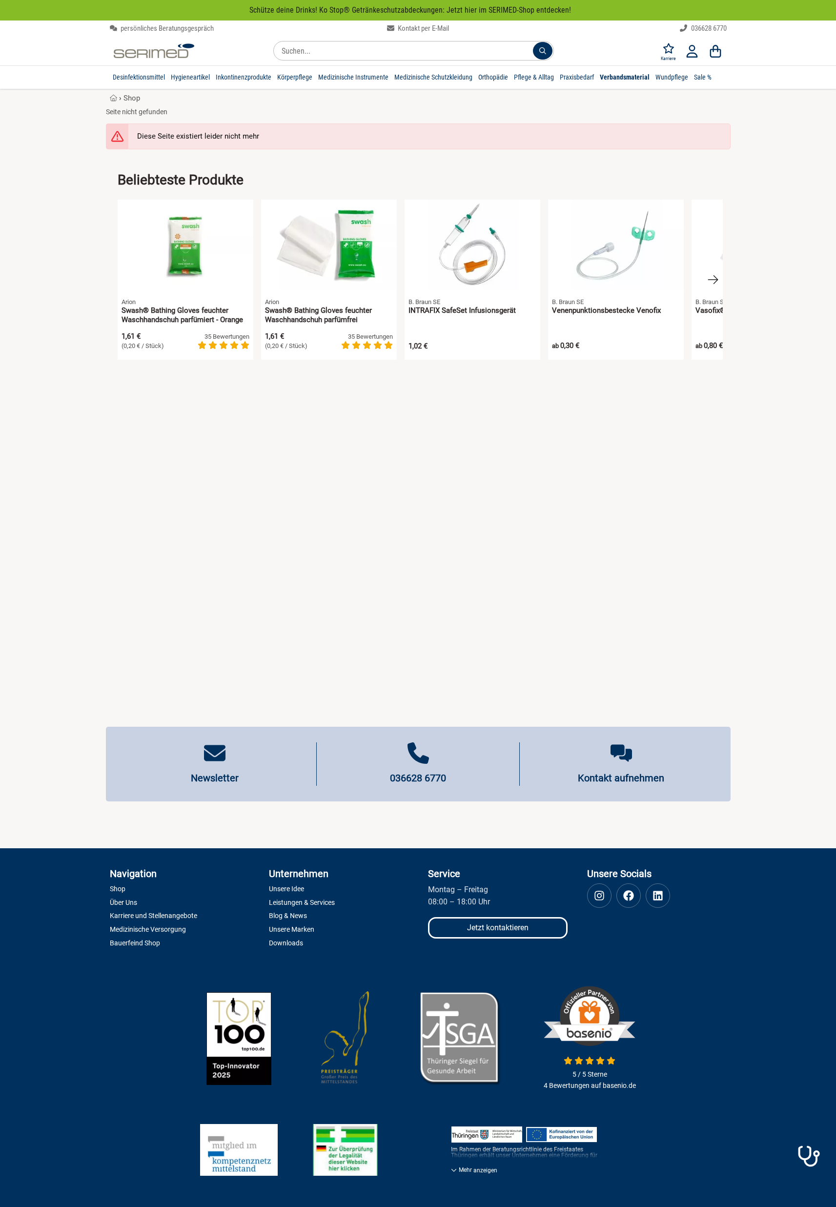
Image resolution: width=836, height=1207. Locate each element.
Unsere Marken (291, 929)
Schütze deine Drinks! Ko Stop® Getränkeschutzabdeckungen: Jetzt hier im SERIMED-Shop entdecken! (410, 10)
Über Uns (123, 902)
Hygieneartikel (190, 77)
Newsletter (215, 778)
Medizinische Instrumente (353, 77)
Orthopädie (493, 77)
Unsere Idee (286, 889)
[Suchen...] (542, 51)
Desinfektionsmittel (139, 77)
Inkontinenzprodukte (243, 77)
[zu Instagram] (599, 895)
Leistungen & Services (302, 902)
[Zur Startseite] (154, 50)
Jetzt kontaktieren (498, 927)
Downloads (286, 943)
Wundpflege (671, 77)
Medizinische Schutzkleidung (433, 77)
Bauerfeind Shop (135, 943)
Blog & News (288, 916)
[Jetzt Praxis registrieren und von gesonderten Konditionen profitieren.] (808, 1156)
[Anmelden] (692, 51)
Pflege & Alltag (534, 77)
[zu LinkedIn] (658, 895)
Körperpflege (294, 77)
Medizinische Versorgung (148, 929)
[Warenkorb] (715, 51)
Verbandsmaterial (625, 77)
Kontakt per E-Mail (422, 28)
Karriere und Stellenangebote (153, 916)
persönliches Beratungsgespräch (166, 28)
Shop (131, 98)
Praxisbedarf (577, 77)
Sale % (703, 77)
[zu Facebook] (628, 895)
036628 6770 (708, 28)
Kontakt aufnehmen (621, 778)
